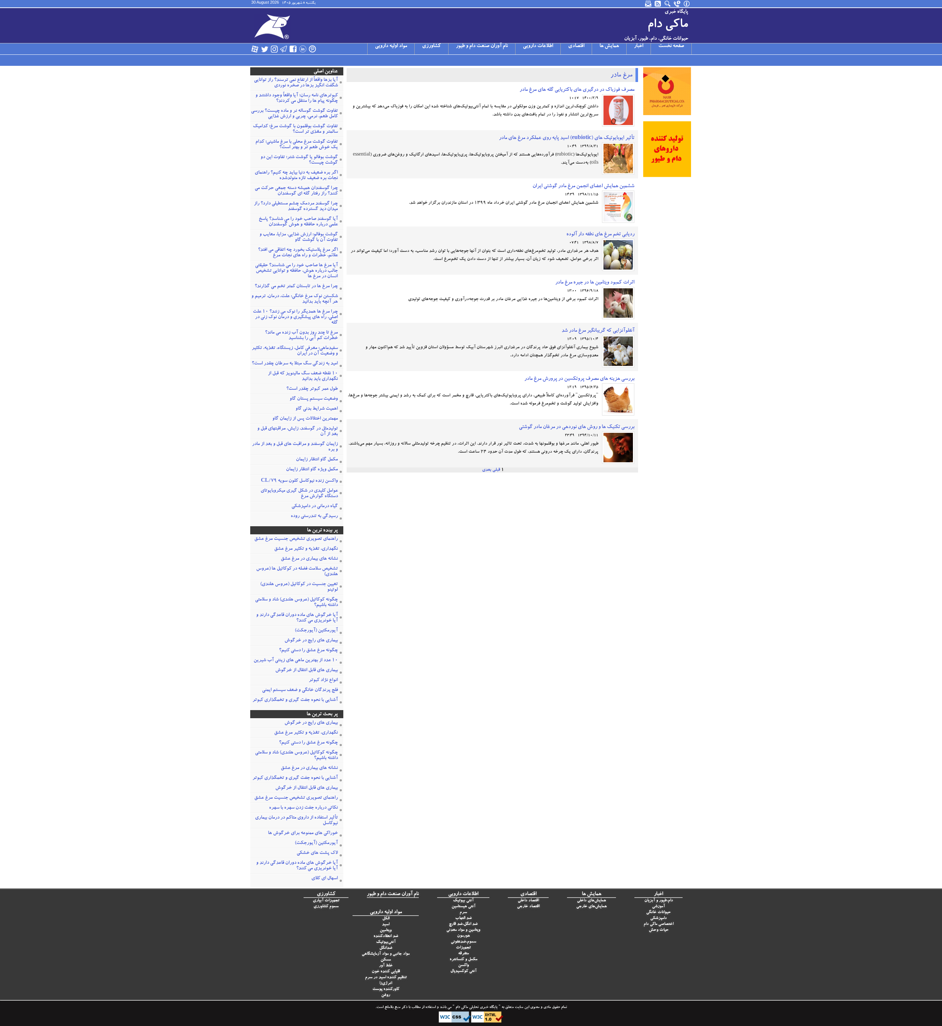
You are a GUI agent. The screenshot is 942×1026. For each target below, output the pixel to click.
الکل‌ (385, 918)
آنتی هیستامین (463, 906)
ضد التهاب (463, 918)
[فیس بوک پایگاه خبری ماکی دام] (293, 49)
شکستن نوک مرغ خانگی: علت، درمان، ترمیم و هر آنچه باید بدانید (294, 299)
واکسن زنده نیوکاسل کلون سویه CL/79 (299, 481)
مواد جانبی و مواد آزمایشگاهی (386, 954)
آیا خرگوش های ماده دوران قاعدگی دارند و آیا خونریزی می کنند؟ (297, 618)
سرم (463, 912)
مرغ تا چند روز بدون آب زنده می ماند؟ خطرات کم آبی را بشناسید (301, 335)
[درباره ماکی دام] (687, 3)
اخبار (638, 46)
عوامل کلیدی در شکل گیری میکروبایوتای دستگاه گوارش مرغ (299, 493)
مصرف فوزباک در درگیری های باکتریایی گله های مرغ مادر (577, 90)
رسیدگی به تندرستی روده (314, 516)
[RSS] (658, 3)
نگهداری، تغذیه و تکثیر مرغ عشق (306, 549)
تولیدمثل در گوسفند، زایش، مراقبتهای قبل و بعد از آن (297, 431)
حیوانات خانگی (658, 912)
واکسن (463, 965)
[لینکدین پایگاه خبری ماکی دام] (303, 49)
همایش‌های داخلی (591, 900)
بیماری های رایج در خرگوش (311, 641)
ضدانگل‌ (385, 948)
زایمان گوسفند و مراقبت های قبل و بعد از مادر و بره (295, 447)
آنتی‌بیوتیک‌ (386, 942)
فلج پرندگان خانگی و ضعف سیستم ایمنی (300, 690)
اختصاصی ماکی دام (658, 924)
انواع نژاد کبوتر (323, 680)
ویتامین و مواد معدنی (463, 930)
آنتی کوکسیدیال (463, 971)
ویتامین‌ (386, 930)
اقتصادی (576, 46)
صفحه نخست (671, 46)
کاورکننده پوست (385, 989)
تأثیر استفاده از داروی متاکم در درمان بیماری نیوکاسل (296, 820)
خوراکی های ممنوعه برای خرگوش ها (303, 833)
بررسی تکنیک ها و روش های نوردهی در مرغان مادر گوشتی (576, 427)
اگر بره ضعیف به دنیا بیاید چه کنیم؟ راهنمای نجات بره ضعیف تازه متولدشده (296, 175)
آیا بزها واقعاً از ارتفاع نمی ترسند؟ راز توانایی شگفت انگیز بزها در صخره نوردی (296, 83)
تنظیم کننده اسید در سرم (386, 977)
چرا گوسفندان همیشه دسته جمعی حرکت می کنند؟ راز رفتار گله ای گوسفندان (296, 191)
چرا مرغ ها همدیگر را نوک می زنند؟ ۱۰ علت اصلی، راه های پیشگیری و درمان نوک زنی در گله (295, 317)
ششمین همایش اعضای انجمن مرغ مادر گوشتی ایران (583, 186)
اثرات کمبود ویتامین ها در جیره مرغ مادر (594, 283)
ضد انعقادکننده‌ (385, 936)
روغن (385, 995)
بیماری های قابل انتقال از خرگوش (306, 670)
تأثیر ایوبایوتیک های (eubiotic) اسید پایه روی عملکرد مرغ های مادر (566, 138)
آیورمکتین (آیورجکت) (316, 631)
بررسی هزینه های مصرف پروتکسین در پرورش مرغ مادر (579, 379)
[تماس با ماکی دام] (677, 3)
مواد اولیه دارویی (391, 46)
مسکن (385, 960)
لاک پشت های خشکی (317, 853)
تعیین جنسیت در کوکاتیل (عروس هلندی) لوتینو (299, 587)
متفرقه (463, 953)
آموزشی (658, 906)
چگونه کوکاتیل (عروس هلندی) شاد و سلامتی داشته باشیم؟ (296, 602)
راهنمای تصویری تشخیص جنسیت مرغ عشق (296, 539)
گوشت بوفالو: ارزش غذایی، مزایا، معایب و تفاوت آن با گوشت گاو (298, 237)
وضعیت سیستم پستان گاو (314, 399)
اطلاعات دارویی (538, 46)
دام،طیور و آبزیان (658, 900)
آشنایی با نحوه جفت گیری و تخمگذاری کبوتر (295, 700)
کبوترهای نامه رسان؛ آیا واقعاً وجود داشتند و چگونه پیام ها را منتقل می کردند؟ (296, 98)
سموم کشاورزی (326, 906)
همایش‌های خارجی (591, 906)
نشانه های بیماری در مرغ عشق (309, 559)
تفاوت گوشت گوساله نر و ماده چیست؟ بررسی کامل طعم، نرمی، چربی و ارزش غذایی (294, 114)
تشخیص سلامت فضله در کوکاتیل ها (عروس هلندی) (297, 571)
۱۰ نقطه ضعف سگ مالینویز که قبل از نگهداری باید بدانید (303, 376)
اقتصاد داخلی (528, 900)
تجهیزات (463, 947)
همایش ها (609, 46)
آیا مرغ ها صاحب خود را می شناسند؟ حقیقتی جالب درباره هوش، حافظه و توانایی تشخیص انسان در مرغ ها (296, 271)
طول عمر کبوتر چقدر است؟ (312, 389)
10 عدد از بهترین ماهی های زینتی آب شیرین (296, 660)
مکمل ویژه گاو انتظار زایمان (312, 470)
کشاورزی (431, 46)
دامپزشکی (658, 918)
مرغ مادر (621, 75)
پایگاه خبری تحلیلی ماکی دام (475, 1007)
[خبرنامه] (648, 3)
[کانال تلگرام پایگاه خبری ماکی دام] (283, 49)
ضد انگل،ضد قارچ (463, 924)
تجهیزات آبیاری (326, 900)
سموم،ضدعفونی (463, 942)
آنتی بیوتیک (463, 900)
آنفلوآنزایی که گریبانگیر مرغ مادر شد (598, 331)
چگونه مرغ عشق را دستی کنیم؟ (308, 650)
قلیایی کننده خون (386, 971)
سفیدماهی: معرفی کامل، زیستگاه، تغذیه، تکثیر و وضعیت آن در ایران (295, 351)
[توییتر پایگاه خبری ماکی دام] (264, 49)
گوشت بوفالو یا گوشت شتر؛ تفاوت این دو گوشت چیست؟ (299, 160)
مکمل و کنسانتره (463, 959)
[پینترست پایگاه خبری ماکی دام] (312, 49)
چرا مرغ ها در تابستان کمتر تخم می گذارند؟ (296, 286)
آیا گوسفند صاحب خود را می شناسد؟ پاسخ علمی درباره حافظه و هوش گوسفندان (298, 222)
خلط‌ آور (386, 965)
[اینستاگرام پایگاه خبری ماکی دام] (274, 49)
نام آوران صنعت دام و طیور (482, 46)
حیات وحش (659, 930)
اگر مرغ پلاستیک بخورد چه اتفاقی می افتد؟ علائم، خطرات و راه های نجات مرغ (298, 253)
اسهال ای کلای (324, 878)
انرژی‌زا (385, 983)
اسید (385, 924)
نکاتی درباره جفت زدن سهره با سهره (303, 808)
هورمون (463, 936)
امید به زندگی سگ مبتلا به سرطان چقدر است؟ (295, 364)
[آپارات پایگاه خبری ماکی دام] (255, 49)
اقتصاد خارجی (528, 906)
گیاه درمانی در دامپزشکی (314, 506)
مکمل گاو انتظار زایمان (317, 460)
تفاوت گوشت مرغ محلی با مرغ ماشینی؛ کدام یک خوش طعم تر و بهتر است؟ (296, 144)
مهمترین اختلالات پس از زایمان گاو (305, 419)
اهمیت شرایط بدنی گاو (316, 409)
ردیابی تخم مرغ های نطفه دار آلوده (600, 235)
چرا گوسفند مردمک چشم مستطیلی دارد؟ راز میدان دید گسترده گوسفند (296, 206)
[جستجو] (668, 3)
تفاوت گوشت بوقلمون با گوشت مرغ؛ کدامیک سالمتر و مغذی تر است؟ (295, 129)
